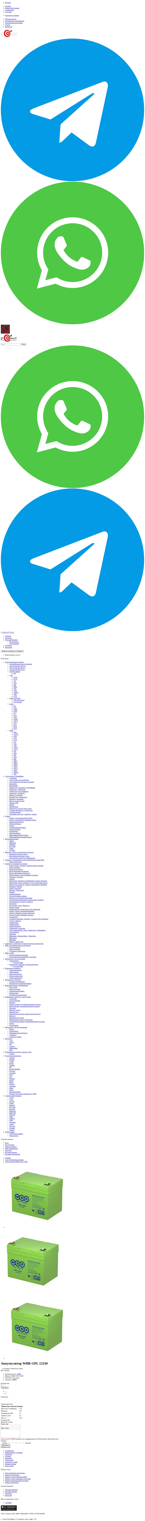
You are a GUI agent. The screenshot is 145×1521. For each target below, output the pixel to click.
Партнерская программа (14, 23)
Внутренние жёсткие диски (19, 856)
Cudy (11, 1099)
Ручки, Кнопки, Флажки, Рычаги (21, 915)
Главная (8, 1158)
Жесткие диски (14, 1010)
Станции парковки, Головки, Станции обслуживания (28, 919)
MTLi (16, 769)
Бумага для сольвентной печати (20, 818)
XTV (15, 696)
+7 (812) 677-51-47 (7, 632)
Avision (12, 1058)
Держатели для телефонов (18, 791)
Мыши (11, 805)
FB (15, 673)
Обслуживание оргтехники (15, 1473)
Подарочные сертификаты (14, 21)
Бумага (7, 816)
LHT (15, 717)
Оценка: (4, 1441)
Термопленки (14, 924)
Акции (7, 25)
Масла (11, 1029)
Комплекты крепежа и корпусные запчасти (25, 1014)
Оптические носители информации (22, 858)
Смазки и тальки (15, 1037)
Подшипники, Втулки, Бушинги (21, 902)
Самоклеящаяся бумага (17, 827)
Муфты (12, 892)
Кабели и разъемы (16, 795)
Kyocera (12, 1071)
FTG (15, 715)
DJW (15, 711)
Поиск (24, 344)
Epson (11, 1063)
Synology (12, 1122)
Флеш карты (13, 1136)
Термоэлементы (15, 926)
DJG (15, 708)
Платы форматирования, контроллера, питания (26, 900)
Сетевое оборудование (13, 1096)
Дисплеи (12, 1008)
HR (15, 685)
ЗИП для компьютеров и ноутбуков (18, 945)
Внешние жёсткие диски (18, 854)
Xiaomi (11, 1130)
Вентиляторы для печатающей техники (23, 875)
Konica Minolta (14, 1069)
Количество (5, 1383)
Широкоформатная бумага (18, 835)
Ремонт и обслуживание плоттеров (18, 1479)
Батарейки (13, 784)
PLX (15, 729)
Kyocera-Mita (18, 963)
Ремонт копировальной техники (16, 1481)
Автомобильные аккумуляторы (20, 664)
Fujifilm (12, 1065)
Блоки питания (14, 949)
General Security (15, 698)
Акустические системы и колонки (21, 782)
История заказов (11, 1152)
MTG (15, 767)
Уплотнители (14, 932)
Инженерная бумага (16, 822)
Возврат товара (10, 1464)
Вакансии (8, 1458)
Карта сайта (9, 1466)
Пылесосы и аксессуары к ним (20, 808)
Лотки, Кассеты (15, 888)
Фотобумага (13, 831)
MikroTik (12, 1113)
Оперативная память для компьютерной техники (27, 1021)
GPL (15, 683)
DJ (14, 706)
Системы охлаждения (17, 951)
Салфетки (12, 1035)
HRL (15, 687)
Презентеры (13, 807)
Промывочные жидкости (18, 1033)
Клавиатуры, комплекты (18, 797)
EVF (15, 738)
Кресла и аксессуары (16, 801)
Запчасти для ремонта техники (16, 864)
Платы (11, 1023)
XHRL (16, 692)
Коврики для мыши (16, 799)
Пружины (13, 904)
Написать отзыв (17, 1368)
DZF (15, 736)
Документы (9, 1460)
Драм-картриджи (15, 970)
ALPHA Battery (14, 672)
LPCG (16, 721)
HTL (15, 757)
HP (15, 751)
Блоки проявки (14, 867)
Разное (11, 826)
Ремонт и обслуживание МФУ (16, 1477)
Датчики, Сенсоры (16, 877)
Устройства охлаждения (18, 995)
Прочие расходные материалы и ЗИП (22, 1094)
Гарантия (8, 1454)
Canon (11, 1061)
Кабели (12, 879)
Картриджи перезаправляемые (20, 983)
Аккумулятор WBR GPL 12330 (16, 1162)
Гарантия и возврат (12, 15)
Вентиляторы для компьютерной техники (24, 1006)
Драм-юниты (14, 961)
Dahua (11, 841)
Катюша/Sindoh (14, 1092)
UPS (15, 691)
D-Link (11, 1101)
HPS (15, 753)
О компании (9, 10)
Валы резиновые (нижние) (19, 871)
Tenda (11, 848)
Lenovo (12, 1046)
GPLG (16, 748)
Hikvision (12, 843)
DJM (15, 710)
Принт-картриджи (16, 976)
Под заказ (5, 1388)
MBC (15, 761)
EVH (15, 677)
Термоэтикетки (14, 829)
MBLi (16, 765)
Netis (11, 1117)
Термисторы (13, 923)
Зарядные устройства (17, 793)
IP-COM (12, 847)
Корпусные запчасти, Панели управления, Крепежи (28, 885)
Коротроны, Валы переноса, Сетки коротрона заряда (28, 883)
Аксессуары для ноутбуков (19, 780)
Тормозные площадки (17, 928)
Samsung (12, 1086)
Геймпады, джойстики (17, 789)
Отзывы (8, 6)
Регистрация (13, 642)
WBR (11, 730)
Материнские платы (16, 1018)
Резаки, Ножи (14, 907)
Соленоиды (13, 917)
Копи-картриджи (15, 974)
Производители (10, 19)
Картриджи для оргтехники (15, 959)
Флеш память (10, 1132)
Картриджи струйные (13, 980)
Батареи (12, 1002)
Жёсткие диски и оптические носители (19, 852)
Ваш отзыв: (5, 1428)
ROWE (11, 1084)
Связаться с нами (11, 1462)
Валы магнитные (15, 862)
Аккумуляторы (14, 947)
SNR (11, 1120)
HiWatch (12, 845)
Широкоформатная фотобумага (20, 837)
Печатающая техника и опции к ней (18, 1052)
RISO (11, 1082)
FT (15, 713)
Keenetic (12, 1109)
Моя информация (11, 1148)
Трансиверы (13, 1025)
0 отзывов (6, 1368)
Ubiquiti (12, 1128)
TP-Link (12, 850)
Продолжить (6, 1445)
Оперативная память (16, 991)
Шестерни (13, 938)
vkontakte (8, 1503)
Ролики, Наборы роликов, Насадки (22, 913)
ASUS (11, 1042)
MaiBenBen (13, 1048)
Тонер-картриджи (15, 978)
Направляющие (15, 894)
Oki (10, 1077)
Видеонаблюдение (11, 839)
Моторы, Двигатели (16, 890)
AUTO (16, 734)
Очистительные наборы (18, 896)
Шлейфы (12, 940)
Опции (11, 1054)
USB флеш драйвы (16, 1134)
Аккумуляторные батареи (14, 662)
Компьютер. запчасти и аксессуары (18, 997)
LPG (15, 723)
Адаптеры (13, 778)
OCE (11, 1075)
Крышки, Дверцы (15, 886)
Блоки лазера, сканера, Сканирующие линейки (26, 866)
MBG (16, 763)
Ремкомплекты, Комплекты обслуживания (24, 909)
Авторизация (14, 644)
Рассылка (8, 1495)
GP (15, 681)
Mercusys (12, 1111)
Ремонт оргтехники (12, 8)
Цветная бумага (15, 833)
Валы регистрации (16, 869)
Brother (11, 1060)
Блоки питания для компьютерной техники (25, 1004)
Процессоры (13, 993)
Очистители (13, 1031)
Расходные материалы (13, 1056)
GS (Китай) (18, 702)
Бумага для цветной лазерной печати (22, 820)
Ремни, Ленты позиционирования (21, 911)
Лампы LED (13, 803)
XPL (15, 694)
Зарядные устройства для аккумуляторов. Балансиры (24, 944)
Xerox (11, 1090)
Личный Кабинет (11, 1490)
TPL (15, 689)
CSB (11, 675)
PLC (15, 725)
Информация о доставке (14, 1452)
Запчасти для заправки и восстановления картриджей (24, 860)
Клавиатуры (13, 1012)
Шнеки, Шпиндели (16, 942)
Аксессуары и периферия (14, 776)
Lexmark (12, 1073)
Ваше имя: (4, 1424)
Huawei (12, 1105)
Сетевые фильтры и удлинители (21, 810)
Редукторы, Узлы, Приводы (19, 905)
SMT (15, 770)
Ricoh (11, 1080)
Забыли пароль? (11, 1147)
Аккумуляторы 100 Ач (17, 666)
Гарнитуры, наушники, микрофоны (22, 788)
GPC (15, 744)
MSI (10, 1050)
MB (15, 759)
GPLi (15, 750)
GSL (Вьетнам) (19, 700)
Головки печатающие (17, 982)
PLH (15, 727)
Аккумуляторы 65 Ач (17, 670)
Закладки (8, 1150)
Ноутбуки (8, 1039)
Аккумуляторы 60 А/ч (17, 668)
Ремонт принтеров (12, 1482)
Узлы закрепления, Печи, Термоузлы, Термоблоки (27, 930)
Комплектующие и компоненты (16, 985)
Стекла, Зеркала (15, 921)
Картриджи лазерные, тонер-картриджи (23, 964)
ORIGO (12, 1118)
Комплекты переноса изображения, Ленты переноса (28, 881)
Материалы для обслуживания (16, 1027)
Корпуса (12, 1016)
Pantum (11, 1079)
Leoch (11, 704)
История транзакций (12, 1154)
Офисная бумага (15, 824)
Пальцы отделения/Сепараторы (20, 898)
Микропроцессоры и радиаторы (21, 1020)
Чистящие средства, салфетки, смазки (23, 814)
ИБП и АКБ (9, 953)
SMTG (16, 772)
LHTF (16, 719)
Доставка (8, 12)
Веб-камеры (13, 786)
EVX (15, 679)
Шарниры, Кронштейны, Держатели (22, 936)
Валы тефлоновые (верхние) (19, 873)
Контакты (8, 27)
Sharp (11, 1088)
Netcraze (12, 1115)
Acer (11, 1041)
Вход (7, 1143)
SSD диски (13, 987)
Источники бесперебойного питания (22, 957)
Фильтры (12, 934)
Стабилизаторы (15, 812)
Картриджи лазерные (12, 968)
